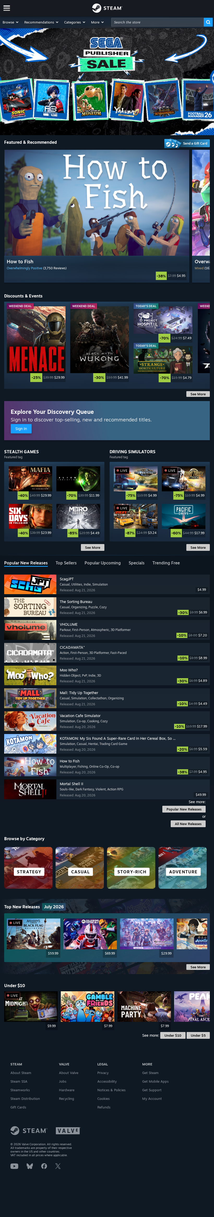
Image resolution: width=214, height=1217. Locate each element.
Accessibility (107, 1081)
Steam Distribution (25, 1098)
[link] (96, 276)
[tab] (26, 563)
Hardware (66, 1090)
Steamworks (20, 1090)
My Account (152, 1098)
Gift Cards (18, 1107)
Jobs (62, 1081)
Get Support (152, 1090)
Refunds (103, 1107)
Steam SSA (18, 1081)
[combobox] (157, 22)
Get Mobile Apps (155, 1081)
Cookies (103, 1098)
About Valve (68, 1073)
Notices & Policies (111, 1090)
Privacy (103, 1073)
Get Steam (150, 1073)
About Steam (20, 1073)
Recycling (66, 1098)
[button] (11, 22)
